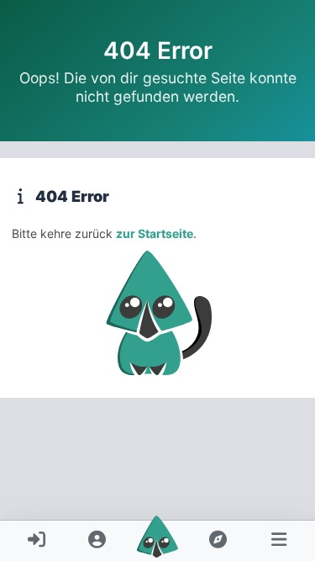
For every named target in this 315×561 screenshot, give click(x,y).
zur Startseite (154, 233)
